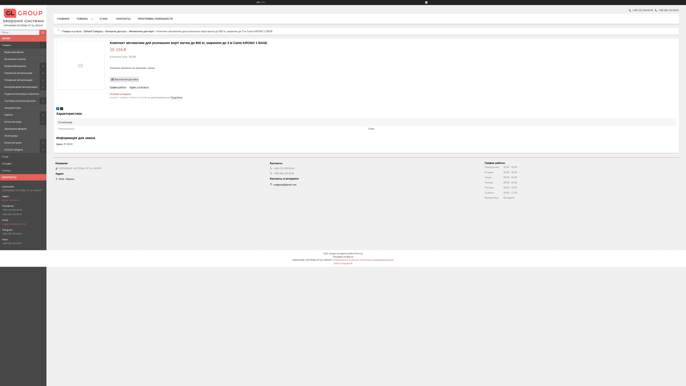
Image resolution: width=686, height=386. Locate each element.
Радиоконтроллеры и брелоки (21, 93)
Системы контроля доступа (20, 100)
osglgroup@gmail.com (14, 224)
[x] (61, 109)
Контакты (123, 18)
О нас (5, 156)
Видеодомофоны (14, 52)
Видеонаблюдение (15, 66)
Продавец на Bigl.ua (343, 257)
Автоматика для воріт (141, 31)
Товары (6, 45)
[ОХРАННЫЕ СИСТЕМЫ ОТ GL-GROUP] (23, 16)
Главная (63, 18)
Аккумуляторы (12, 107)
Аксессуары (11, 135)
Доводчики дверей (15, 128)
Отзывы (6, 163)
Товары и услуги (71, 31)
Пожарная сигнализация (18, 79)
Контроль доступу (116, 31)
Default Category (13, 149)
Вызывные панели (15, 59)
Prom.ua (359, 253)
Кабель (8, 114)
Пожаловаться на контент (346, 260)
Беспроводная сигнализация (20, 86)
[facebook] (57, 109)
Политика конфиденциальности (377, 260)
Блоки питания (12, 121)
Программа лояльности (155, 18)
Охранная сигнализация (18, 73)
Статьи (6, 170)
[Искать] (42, 32)
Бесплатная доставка (126, 79)
